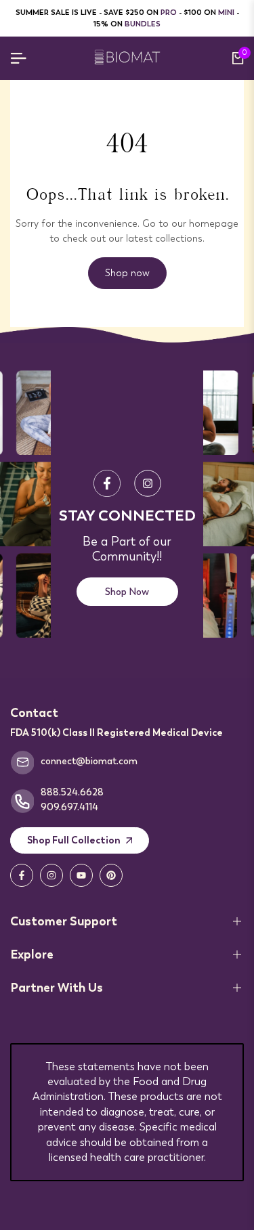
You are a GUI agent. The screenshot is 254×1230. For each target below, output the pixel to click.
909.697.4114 (69, 807)
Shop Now (127, 592)
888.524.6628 (72, 792)
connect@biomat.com (89, 761)
